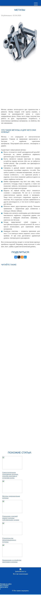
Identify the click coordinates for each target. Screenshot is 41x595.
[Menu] (36, 4)
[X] (19, 257)
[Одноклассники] (22, 257)
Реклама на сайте (6, 584)
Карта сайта (4, 587)
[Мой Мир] (25, 257)
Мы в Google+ (4, 585)
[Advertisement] (20, 87)
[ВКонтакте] (15, 257)
